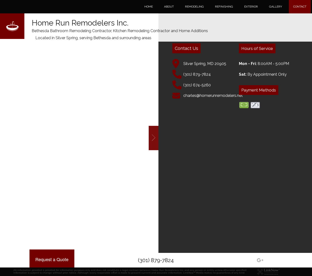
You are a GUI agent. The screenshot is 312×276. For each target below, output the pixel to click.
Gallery (275, 6)
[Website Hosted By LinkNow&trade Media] (268, 271)
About (169, 6)
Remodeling (194, 6)
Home (148, 6)
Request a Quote (51, 259)
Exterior (251, 6)
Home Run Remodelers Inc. (80, 22)
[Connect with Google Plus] (260, 260)
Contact (299, 6)
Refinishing (224, 6)
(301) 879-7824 (156, 260)
